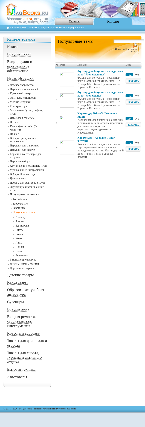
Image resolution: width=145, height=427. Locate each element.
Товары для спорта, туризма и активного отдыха (24, 357)
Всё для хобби (19, 54)
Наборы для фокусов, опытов (27, 182)
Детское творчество (22, 84)
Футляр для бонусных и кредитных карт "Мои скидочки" (100, 73)
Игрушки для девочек (23, 149)
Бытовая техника (21, 369)
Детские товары (20, 275)
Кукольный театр (20, 93)
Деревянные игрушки (23, 268)
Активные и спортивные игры (28, 165)
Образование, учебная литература (25, 291)
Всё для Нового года (22, 174)
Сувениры (15, 301)
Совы (19, 251)
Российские (20, 199)
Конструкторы (18, 106)
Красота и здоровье (23, 333)
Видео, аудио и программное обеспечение (19, 66)
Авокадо (21, 217)
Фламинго (22, 255)
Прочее (14, 133)
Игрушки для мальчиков (24, 145)
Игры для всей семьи (22, 117)
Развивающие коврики (23, 259)
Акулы (20, 221)
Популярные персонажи (52, 27)
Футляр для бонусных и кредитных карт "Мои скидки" (100, 94)
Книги (12, 46)
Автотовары (17, 377)
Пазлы (14, 122)
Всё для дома (18, 309)
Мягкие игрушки (20, 101)
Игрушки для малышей (24, 89)
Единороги (22, 225)
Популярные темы (24, 212)
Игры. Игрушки (29, 27)
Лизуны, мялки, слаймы (24, 263)
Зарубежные (20, 203)
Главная (74, 21)
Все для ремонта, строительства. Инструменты (21, 321)
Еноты (20, 229)
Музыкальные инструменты (27, 169)
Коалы (19, 234)
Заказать (133, 80)
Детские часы (18, 178)
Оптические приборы (23, 97)
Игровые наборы (20, 161)
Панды (20, 246)
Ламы (19, 242)
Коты (19, 238)
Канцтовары (17, 282)
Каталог (113, 21)
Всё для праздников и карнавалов (23, 140)
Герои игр (19, 207)
